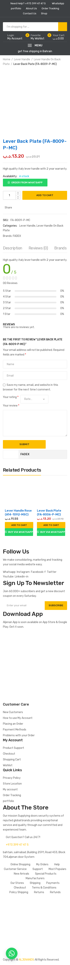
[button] (25, 181)
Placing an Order (13, 723)
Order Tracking (12, 795)
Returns (39, 892)
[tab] (12, 249)
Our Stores (17, 883)
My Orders (42, 864)
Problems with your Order (19, 735)
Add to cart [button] (19, 525)
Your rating (10, 397)
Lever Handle (22, 59)
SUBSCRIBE (56, 605)
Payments (53, 883)
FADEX (17, 236)
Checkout (9, 753)
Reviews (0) (38, 248)
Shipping (35, 883)
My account (10, 789)
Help (57, 864)
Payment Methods (14, 729)
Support (37, 869)
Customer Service (15, 869)
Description (12, 248)
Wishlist (7, 765)
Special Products (45, 873)
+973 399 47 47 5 (17, 844)
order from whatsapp (27, 182)
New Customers (13, 712)
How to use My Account (17, 718)
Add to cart (44, 195)
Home (6, 59)
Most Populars (57, 869)
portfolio (8, 801)
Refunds (55, 892)
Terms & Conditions (44, 887)
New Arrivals (21, 873)
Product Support (13, 748)
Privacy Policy (12, 778)
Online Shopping (20, 864)
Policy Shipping (18, 892)
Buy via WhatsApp (20, 532)
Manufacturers (35, 878)
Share (8, 207)
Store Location (12, 783)
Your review (11, 405)
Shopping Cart (12, 759)
